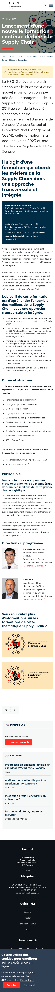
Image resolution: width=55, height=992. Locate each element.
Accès (27, 870)
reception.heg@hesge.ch (27, 893)
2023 (20, 57)
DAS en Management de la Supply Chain (23, 208)
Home (4, 57)
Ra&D (27, 929)
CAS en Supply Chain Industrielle (20, 224)
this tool (36, 72)
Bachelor (27, 912)
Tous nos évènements (18, 741)
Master (27, 918)
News (12, 57)
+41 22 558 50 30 (28, 890)
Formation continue (27, 923)
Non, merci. (29, 985)
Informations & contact (33, 565)
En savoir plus (27, 980)
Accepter (11, 985)
